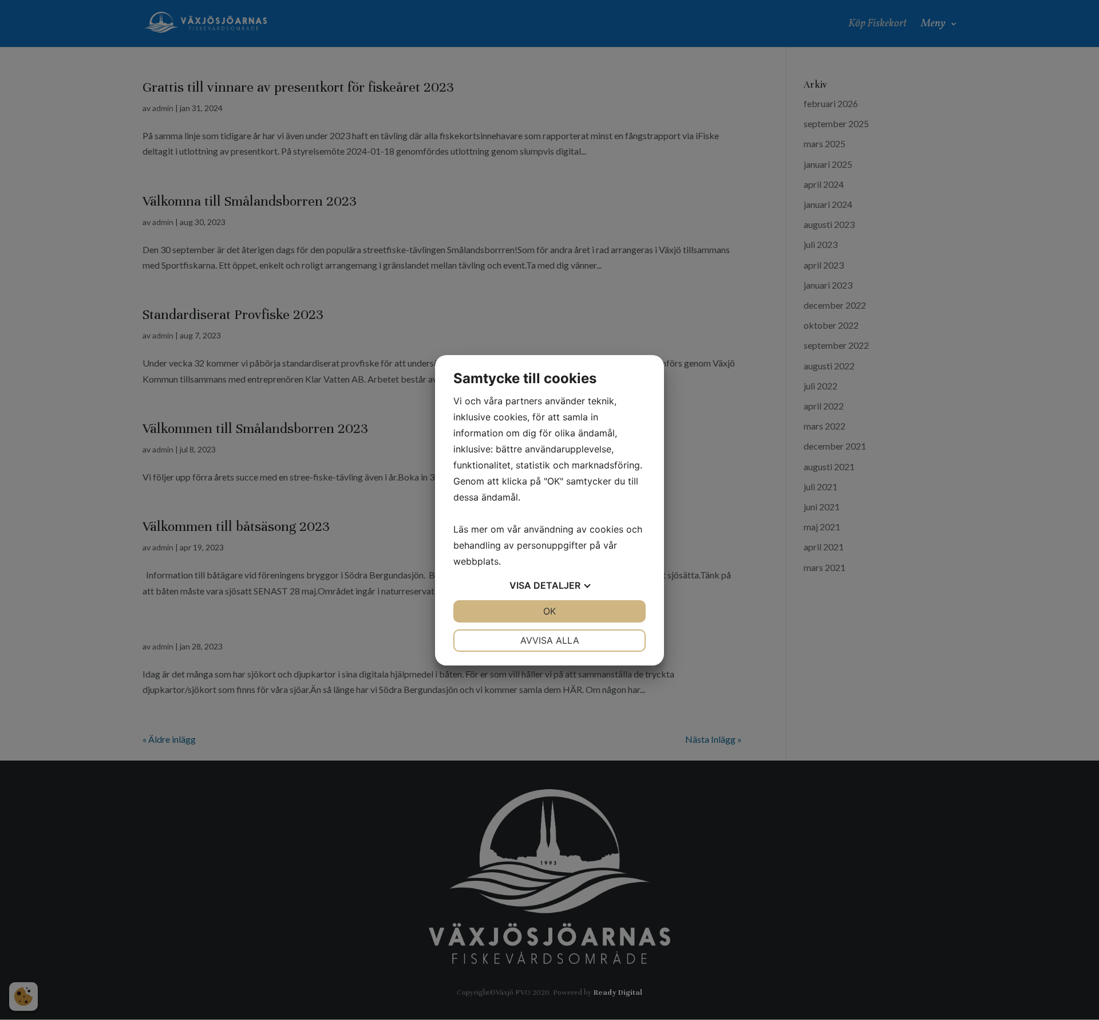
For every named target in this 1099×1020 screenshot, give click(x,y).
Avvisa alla (549, 640)
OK (549, 611)
